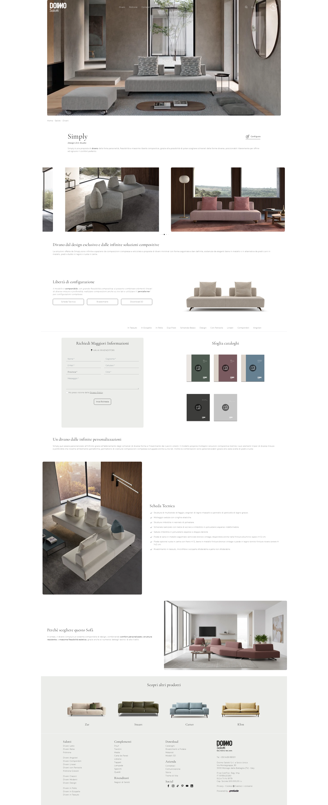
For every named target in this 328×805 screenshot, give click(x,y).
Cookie (228, 786)
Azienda (189, 7)
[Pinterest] (182, 785)
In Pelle (159, 328)
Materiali (170, 752)
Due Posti (171, 328)
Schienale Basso (188, 328)
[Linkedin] (191, 785)
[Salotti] (224, 746)
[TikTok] (177, 785)
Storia (168, 772)
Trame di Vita (172, 776)
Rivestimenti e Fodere (176, 749)
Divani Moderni (70, 779)
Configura (255, 136)
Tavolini (118, 749)
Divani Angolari (70, 758)
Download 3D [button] (136, 302)
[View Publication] (198, 368)
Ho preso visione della (86, 392)
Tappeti (117, 762)
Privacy (220, 786)
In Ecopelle (146, 328)
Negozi (178, 7)
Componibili (243, 328)
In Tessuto (132, 328)
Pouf (116, 746)
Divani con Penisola (72, 767)
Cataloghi (170, 746)
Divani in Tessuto (71, 795)
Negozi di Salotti (122, 782)
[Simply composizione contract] (99, 199)
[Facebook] (168, 785)
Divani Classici (70, 776)
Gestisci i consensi (244, 786)
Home (50, 121)
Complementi (148, 7)
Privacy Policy (96, 392)
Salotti (58, 121)
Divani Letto (164, 7)
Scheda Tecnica (68, 302)
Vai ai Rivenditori (104, 350)
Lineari (230, 328)
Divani (122, 7)
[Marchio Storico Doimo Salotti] (273, 7)
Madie (117, 752)
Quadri (117, 772)
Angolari (257, 328)
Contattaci (170, 766)
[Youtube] (186, 785)
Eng (253, 7)
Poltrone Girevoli (71, 771)
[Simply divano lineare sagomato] (215, 199)
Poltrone (133, 7)
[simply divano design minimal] (225, 292)
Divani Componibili (72, 761)
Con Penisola (217, 328)
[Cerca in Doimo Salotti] (246, 7)
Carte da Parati (121, 756)
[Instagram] (172, 785)
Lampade (118, 765)
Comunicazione (173, 769)
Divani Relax (69, 749)
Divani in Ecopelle (71, 791)
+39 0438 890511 (228, 757)
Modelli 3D (171, 756)
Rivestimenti (102, 302)
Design (203, 328)
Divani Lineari (69, 764)
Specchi (118, 769)
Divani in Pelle (70, 788)
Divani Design (69, 783)
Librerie (117, 759)
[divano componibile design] (225, 635)
